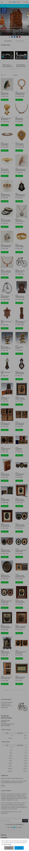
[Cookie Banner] (14, 845)
